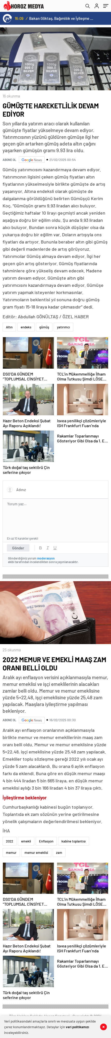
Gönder (18, 548)
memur (11, 852)
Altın (9, 327)
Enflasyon (46, 841)
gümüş (44, 327)
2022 (9, 841)
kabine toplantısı (73, 841)
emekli (26, 841)
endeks (26, 327)
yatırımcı (63, 327)
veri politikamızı (77, 1027)
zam (59, 852)
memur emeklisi (36, 852)
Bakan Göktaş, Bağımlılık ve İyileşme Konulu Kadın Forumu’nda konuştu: (62, 18)
